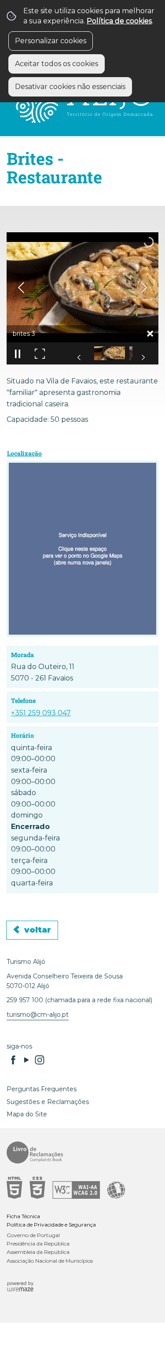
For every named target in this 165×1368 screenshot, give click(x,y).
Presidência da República (38, 1243)
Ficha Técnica (23, 1216)
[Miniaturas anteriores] (79, 357)
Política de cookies (119, 21)
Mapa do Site (27, 1114)
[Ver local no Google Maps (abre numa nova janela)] (82, 549)
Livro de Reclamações (79, 1152)
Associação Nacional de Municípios (50, 1260)
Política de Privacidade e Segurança (51, 1224)
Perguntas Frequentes (42, 1089)
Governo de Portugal (33, 1235)
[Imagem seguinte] (144, 287)
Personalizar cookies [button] (50, 41)
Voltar (37, 930)
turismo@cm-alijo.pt (38, 1015)
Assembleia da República (38, 1252)
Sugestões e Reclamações (48, 1102)
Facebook (13, 1060)
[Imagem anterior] (21, 287)
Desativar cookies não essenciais (70, 86)
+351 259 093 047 (41, 713)
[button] (109, 353)
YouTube (26, 1060)
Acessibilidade (79, 1188)
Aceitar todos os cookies (56, 63)
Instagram (39, 1060)
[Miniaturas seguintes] (143, 357)
